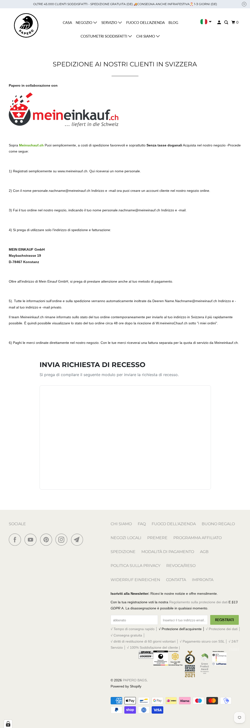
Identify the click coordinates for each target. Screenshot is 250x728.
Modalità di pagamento (167, 551)
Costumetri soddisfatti (104, 36)
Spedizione (123, 551)
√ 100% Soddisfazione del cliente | (153, 647)
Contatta (176, 579)
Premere (157, 537)
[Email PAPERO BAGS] (78, 539)
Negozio (84, 22)
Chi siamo (146, 36)
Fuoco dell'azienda (145, 22)
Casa (67, 22)
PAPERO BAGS (135, 680)
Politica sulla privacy (135, 565)
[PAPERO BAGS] (26, 25)
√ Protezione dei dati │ (223, 629)
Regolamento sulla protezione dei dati (198, 602)
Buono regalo (218, 524)
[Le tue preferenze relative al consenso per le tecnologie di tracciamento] (8, 724)
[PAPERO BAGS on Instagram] (62, 539)
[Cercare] (226, 22)
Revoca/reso (181, 565)
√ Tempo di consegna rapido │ (135, 629)
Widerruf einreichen (135, 579)
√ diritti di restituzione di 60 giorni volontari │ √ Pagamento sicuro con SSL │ (170, 641)
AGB (204, 551)
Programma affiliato (197, 537)
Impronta (202, 579)
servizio (109, 22)
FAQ (142, 524)
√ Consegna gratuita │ (128, 635)
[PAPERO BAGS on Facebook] (16, 539)
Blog (173, 22)
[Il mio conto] (219, 22)
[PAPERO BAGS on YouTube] (31, 539)
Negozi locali (126, 537)
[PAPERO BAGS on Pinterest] (47, 539)
